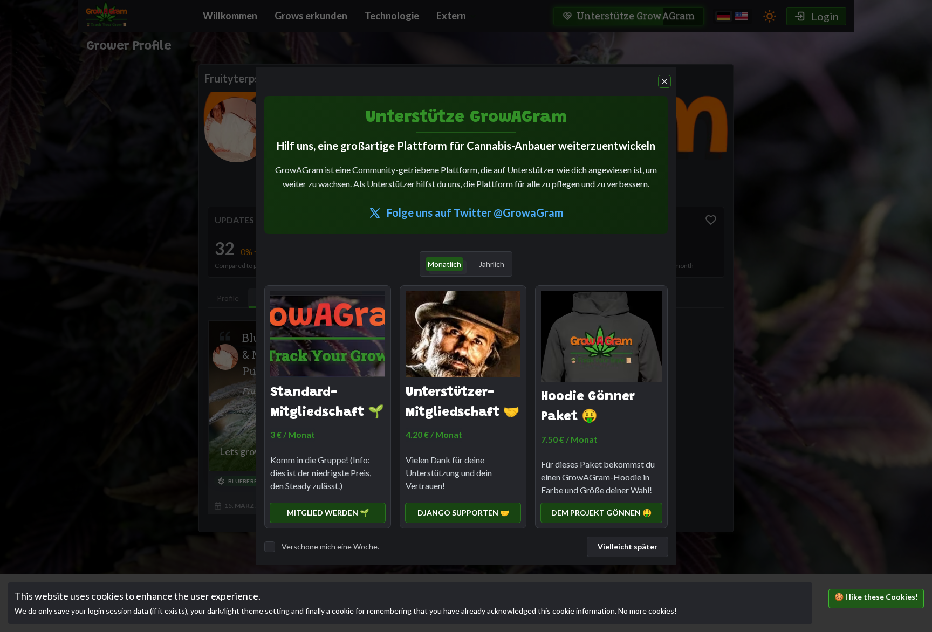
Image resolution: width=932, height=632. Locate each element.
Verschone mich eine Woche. (330, 546)
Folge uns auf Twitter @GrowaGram (475, 212)
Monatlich (444, 264)
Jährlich (491, 264)
